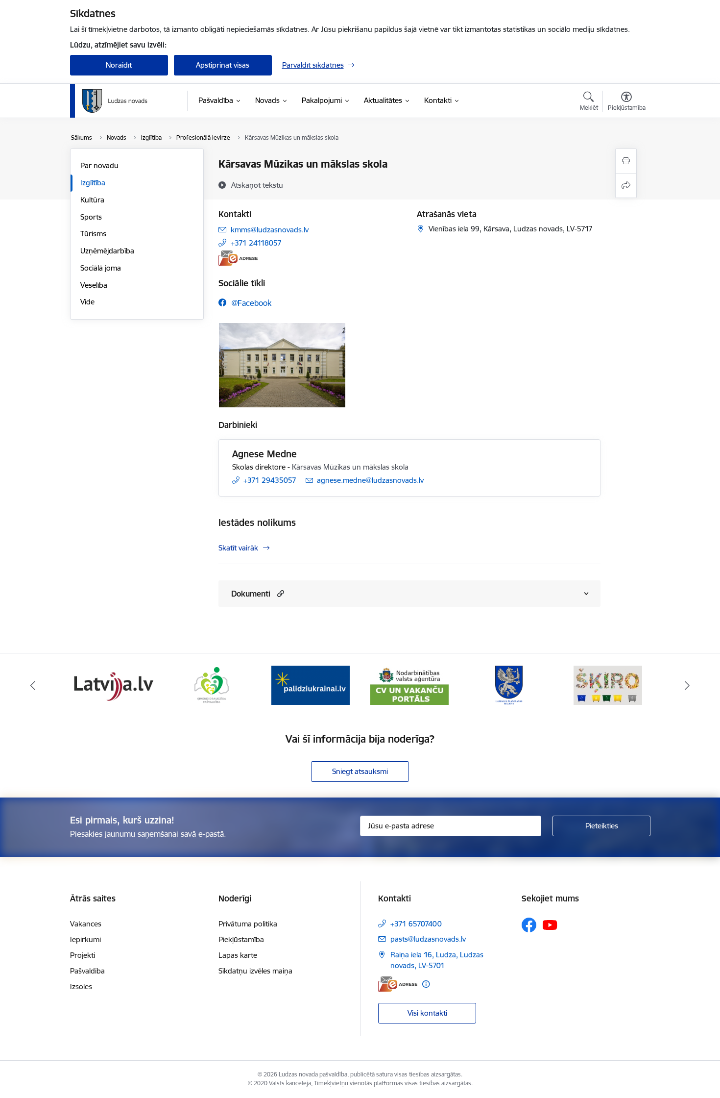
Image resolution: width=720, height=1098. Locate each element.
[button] (279, 593)
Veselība (93, 285)
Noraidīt (119, 65)
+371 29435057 (269, 480)
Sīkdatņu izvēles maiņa (255, 970)
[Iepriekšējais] (33, 685)
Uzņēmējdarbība (107, 250)
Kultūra (92, 199)
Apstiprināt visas (222, 65)
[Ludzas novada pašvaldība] (114, 101)
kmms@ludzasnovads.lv (270, 229)
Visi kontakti (427, 1013)
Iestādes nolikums (257, 522)
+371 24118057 (256, 243)
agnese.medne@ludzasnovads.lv (370, 480)
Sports (91, 217)
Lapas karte (237, 955)
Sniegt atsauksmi (360, 771)
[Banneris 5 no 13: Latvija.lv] (112, 684)
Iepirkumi (85, 939)
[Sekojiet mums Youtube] (550, 924)
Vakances (85, 923)
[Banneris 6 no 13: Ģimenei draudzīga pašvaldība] (211, 684)
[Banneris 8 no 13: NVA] (409, 684)
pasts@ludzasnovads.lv (428, 939)
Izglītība (92, 182)
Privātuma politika (247, 923)
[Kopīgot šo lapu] (626, 186)
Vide (87, 301)
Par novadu (99, 165)
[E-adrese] (238, 258)
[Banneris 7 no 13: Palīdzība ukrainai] (310, 684)
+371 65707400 (416, 923)
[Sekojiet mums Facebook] (529, 925)
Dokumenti (250, 594)
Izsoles (81, 986)
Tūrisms (93, 233)
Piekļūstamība (241, 939)
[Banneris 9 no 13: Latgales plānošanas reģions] (509, 684)
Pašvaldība (87, 970)
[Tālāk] (688, 685)
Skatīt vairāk (238, 547)
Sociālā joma (100, 268)
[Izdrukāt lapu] (626, 161)
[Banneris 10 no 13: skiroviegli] (608, 684)
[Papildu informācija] (426, 984)
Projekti (82, 955)
